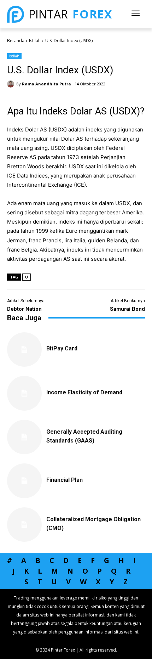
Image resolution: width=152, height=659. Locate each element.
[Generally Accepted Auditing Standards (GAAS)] (24, 437)
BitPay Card (61, 348)
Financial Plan (64, 480)
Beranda (15, 41)
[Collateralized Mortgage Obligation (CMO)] (24, 524)
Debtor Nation (24, 309)
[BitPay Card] (24, 349)
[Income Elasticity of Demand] (24, 393)
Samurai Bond (127, 309)
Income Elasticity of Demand (84, 392)
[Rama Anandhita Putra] (11, 84)
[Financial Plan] (24, 480)
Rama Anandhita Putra (46, 83)
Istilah (35, 41)
